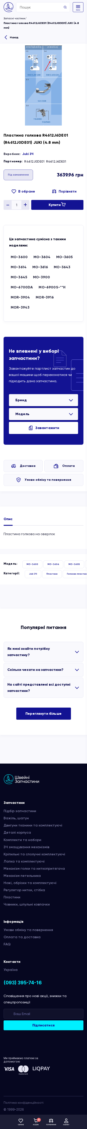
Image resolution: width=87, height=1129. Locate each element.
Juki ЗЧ (27, 154)
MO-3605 (64, 257)
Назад (14, 37)
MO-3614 (19, 267)
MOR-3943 (20, 307)
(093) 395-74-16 (23, 982)
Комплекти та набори (22, 840)
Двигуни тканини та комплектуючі (33, 825)
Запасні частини (14, 18)
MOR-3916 (45, 297)
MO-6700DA (22, 287)
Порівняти (68, 191)
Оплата (68, 466)
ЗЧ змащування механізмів (26, 847)
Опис (8, 519)
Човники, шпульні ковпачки (27, 904)
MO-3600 (19, 257)
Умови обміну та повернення (48, 480)
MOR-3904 (20, 297)
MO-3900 (41, 277)
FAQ (7, 944)
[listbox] (43, 400)
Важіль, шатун (16, 818)
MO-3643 (62, 267)
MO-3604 (41, 257)
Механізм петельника (22, 876)
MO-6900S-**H (52, 287)
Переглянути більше (43, 713)
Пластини (52, 574)
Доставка (27, 466)
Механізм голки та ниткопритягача (34, 868)
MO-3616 (40, 267)
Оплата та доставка (22, 937)
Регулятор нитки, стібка (24, 890)
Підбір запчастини (20, 811)
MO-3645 (19, 277)
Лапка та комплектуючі (24, 861)
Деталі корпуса (17, 832)
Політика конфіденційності (24, 1102)
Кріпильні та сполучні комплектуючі (34, 854)
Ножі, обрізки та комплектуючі (30, 883)
